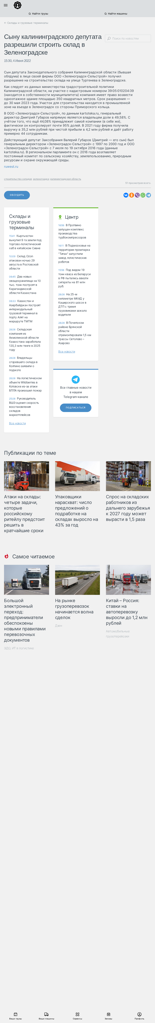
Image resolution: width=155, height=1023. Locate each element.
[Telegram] (148, 195)
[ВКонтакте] (126, 195)
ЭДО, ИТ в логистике (19, 648)
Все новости (17, 423)
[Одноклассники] (131, 195)
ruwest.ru (11, 166)
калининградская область (65, 178)
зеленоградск (41, 178)
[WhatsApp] (142, 195)
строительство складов (18, 178)
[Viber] (137, 195)
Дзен (58, 626)
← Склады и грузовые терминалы (26, 22)
